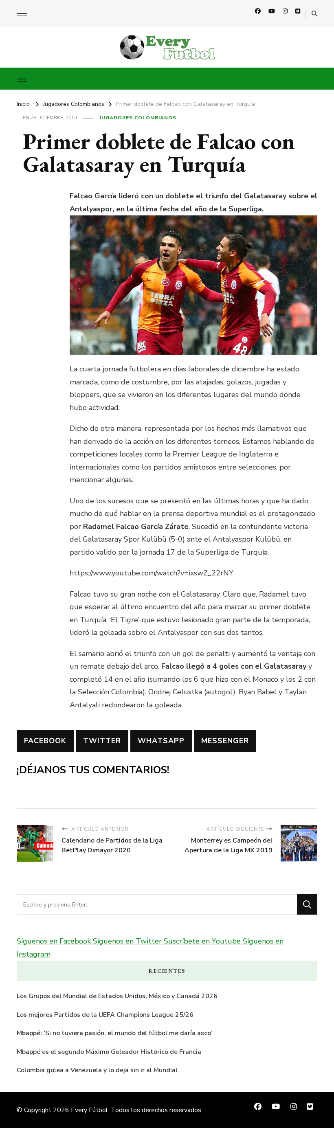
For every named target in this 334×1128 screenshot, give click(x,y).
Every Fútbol (89, 1110)
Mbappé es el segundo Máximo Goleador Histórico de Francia (109, 1051)
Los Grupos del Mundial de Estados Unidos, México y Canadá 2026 (117, 996)
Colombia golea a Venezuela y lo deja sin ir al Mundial (97, 1070)
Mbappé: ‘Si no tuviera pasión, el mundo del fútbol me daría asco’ (114, 1033)
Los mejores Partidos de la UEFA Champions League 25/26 (105, 1014)
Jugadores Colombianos (137, 117)
